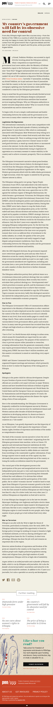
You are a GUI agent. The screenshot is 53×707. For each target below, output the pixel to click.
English (40, 13)
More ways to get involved (30, 668)
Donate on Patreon (36, 664)
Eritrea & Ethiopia (6, 19)
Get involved (22, 691)
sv (39, 4)
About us (7, 691)
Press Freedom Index (14, 79)
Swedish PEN (21, 700)
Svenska (47, 13)
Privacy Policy (40, 691)
